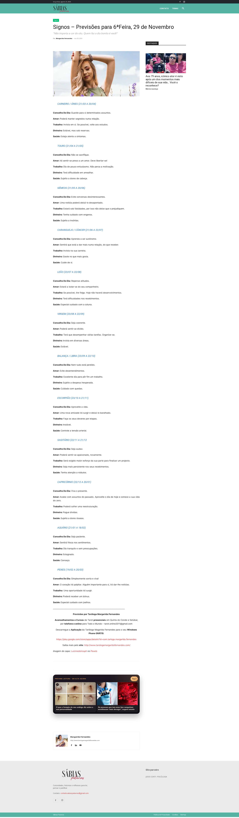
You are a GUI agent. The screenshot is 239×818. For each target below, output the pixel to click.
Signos (56, 20)
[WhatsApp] (87, 44)
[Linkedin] (77, 745)
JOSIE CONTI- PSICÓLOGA (156, 776)
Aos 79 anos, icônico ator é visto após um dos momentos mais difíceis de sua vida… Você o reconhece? (164, 81)
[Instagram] (184, 1)
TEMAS (175, 8)
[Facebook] (180, 1)
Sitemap (183, 815)
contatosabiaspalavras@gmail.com (74, 793)
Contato (164, 8)
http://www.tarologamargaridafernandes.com (85, 740)
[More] (93, 44)
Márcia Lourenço (152, 89)
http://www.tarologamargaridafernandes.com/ (107, 645)
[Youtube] (81, 745)
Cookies (175, 815)
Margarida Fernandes (64, 38)
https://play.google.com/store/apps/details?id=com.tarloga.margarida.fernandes (96, 639)
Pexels (94, 651)
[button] (183, 8)
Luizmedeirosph (79, 651)
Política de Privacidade (162, 815)
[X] (82, 44)
